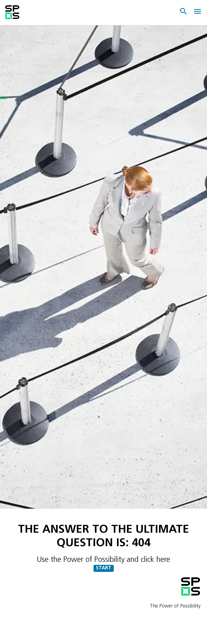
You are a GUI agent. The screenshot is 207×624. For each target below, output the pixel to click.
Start (103, 568)
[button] (183, 11)
